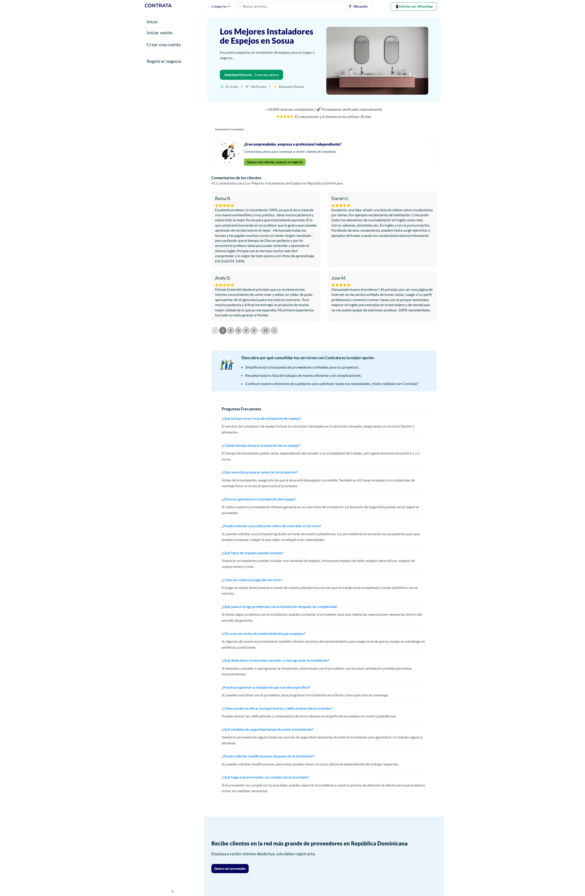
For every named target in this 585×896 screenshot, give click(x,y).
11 (265, 330)
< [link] (215, 330)
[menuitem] (359, 6)
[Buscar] (240, 6)
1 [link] (223, 330)
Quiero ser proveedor (230, 868)
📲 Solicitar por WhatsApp (413, 6)
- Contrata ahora (251, 74)
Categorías (219, 6)
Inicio (152, 21)
